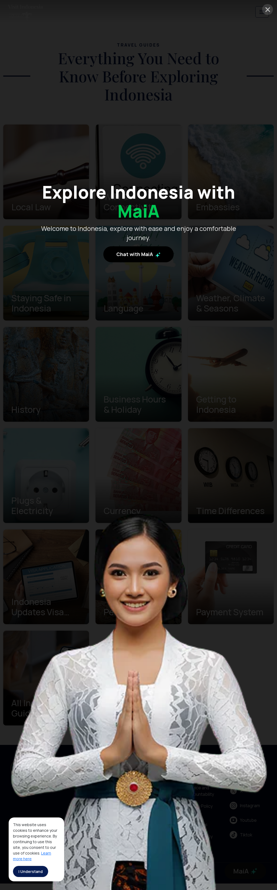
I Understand (30, 871)
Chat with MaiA (135, 254)
